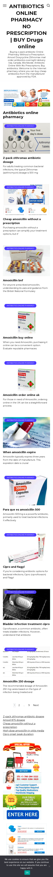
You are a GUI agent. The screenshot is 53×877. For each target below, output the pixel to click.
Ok (27, 872)
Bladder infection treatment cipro (26, 624)
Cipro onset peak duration (18, 734)
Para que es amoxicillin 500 (21, 509)
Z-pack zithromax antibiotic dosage (23, 716)
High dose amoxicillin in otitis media (23, 730)
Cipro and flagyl (14, 566)
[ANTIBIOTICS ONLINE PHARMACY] (26, 152)
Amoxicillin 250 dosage (18, 681)
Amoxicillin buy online (18, 337)
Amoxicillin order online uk (21, 394)
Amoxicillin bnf (13, 280)
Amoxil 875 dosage (14, 720)
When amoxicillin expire (19, 452)
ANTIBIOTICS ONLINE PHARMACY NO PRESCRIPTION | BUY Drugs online (26, 26)
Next (36, 705)
